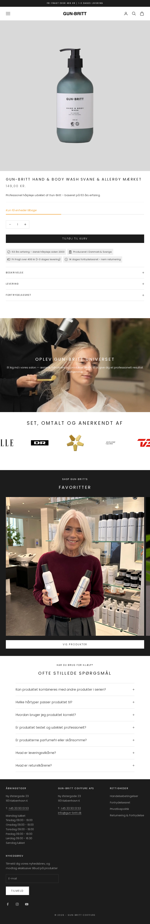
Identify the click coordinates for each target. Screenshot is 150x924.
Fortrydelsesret (120, 802)
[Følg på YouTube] (27, 904)
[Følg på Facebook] (8, 904)
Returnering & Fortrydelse (127, 815)
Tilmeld (17, 891)
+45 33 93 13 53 (18, 808)
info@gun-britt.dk (69, 813)
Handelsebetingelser (124, 796)
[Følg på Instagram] (17, 904)
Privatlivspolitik (119, 809)
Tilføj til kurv (75, 238)
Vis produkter (75, 644)
